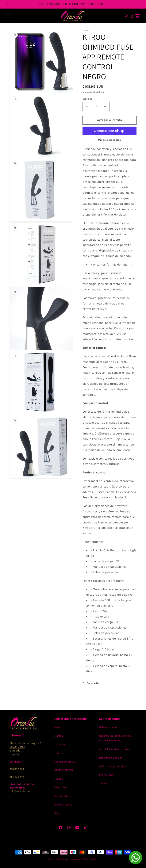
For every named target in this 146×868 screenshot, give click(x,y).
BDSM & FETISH (63, 770)
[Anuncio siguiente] (138, 4)
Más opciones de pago (109, 140)
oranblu (93, 859)
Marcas (58, 736)
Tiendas (104, 784)
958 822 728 (17, 769)
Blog (57, 813)
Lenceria (59, 753)
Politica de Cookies (110, 758)
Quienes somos (63, 805)
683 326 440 (17, 776)
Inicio (57, 727)
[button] (8, 16)
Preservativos (62, 796)
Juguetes (59, 744)
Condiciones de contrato (114, 749)
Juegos (58, 779)
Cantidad (87, 99)
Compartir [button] (93, 683)
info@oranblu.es (20, 791)
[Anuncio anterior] (7, 4)
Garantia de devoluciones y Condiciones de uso (116, 738)
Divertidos (60, 787)
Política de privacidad (112, 766)
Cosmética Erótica (65, 762)
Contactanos (106, 775)
